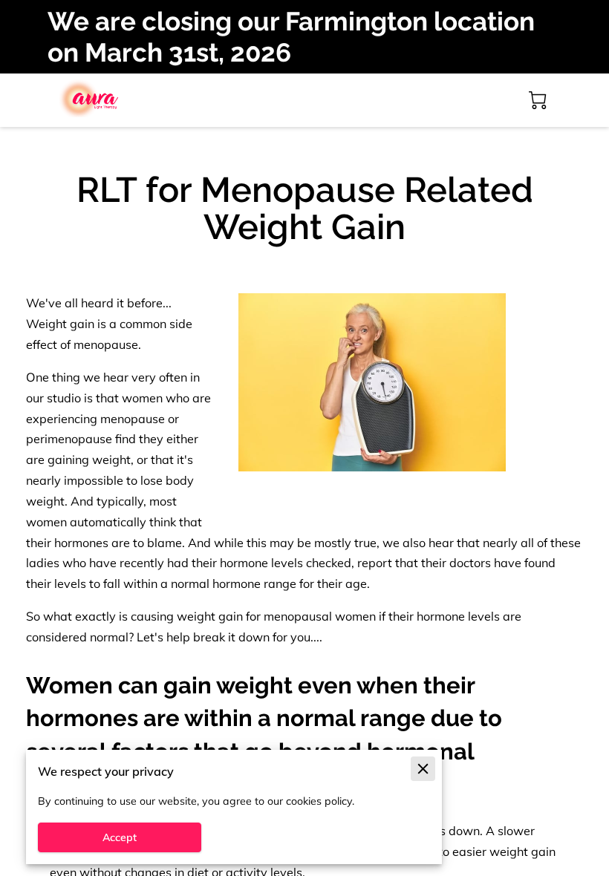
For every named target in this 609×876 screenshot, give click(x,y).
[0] (538, 100)
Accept (119, 837)
